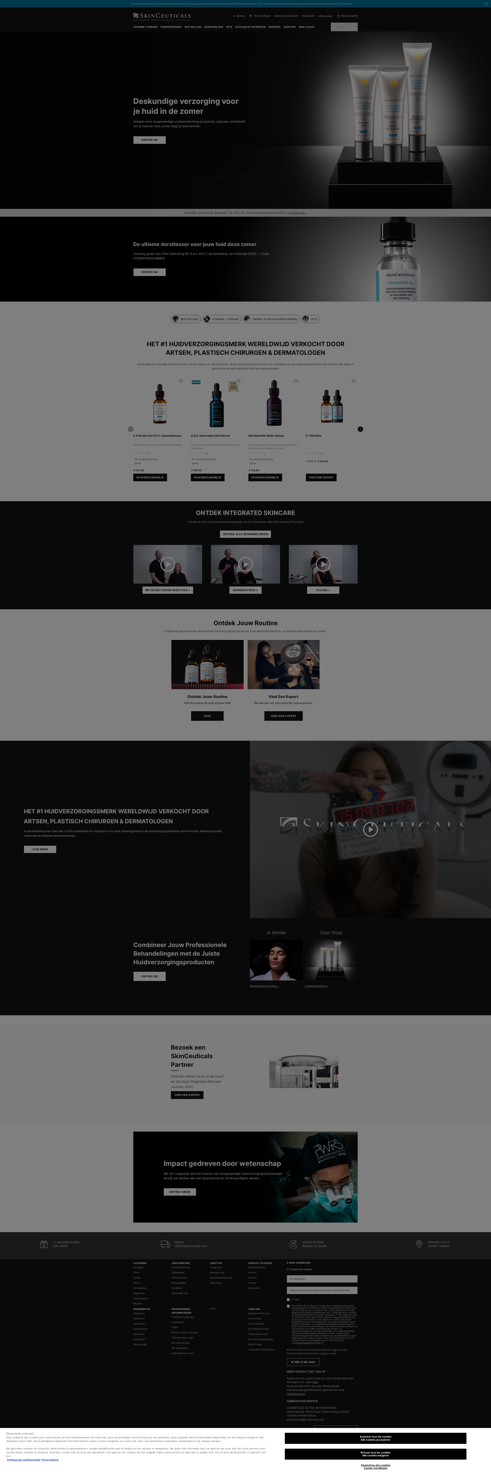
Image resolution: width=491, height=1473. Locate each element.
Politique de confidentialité (23, 1459)
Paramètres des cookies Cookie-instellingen (375, 1467)
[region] (245, 1450)
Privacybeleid (49, 1459)
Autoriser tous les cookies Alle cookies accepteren (375, 1438)
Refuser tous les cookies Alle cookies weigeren (375, 1454)
